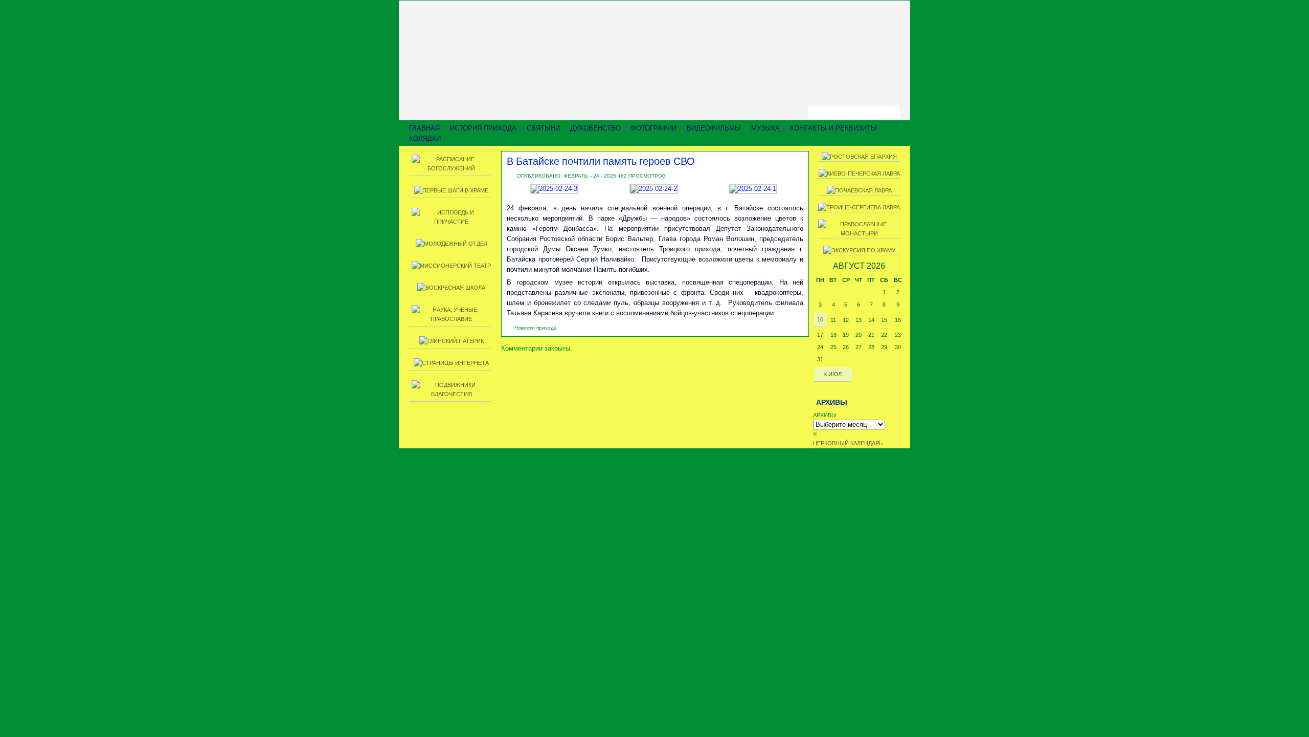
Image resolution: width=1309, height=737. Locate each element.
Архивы (825, 415)
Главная (424, 128)
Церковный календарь (848, 443)
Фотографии (653, 128)
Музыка (765, 128)
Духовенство (595, 128)
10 (820, 319)
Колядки (425, 138)
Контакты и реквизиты (833, 128)
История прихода (483, 128)
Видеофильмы (714, 128)
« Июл (833, 374)
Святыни (543, 128)
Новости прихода (535, 328)
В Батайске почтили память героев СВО (601, 161)
